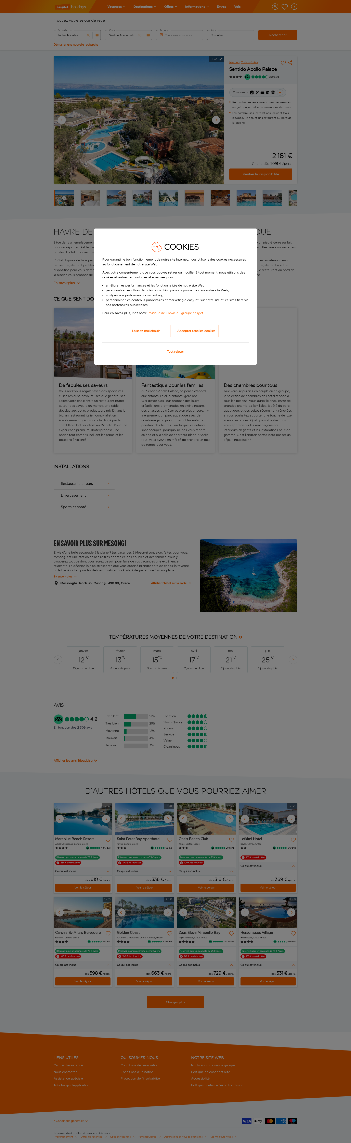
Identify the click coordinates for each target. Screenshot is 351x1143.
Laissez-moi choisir (146, 331)
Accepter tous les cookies (196, 331)
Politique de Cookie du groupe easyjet (175, 313)
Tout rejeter (175, 351)
